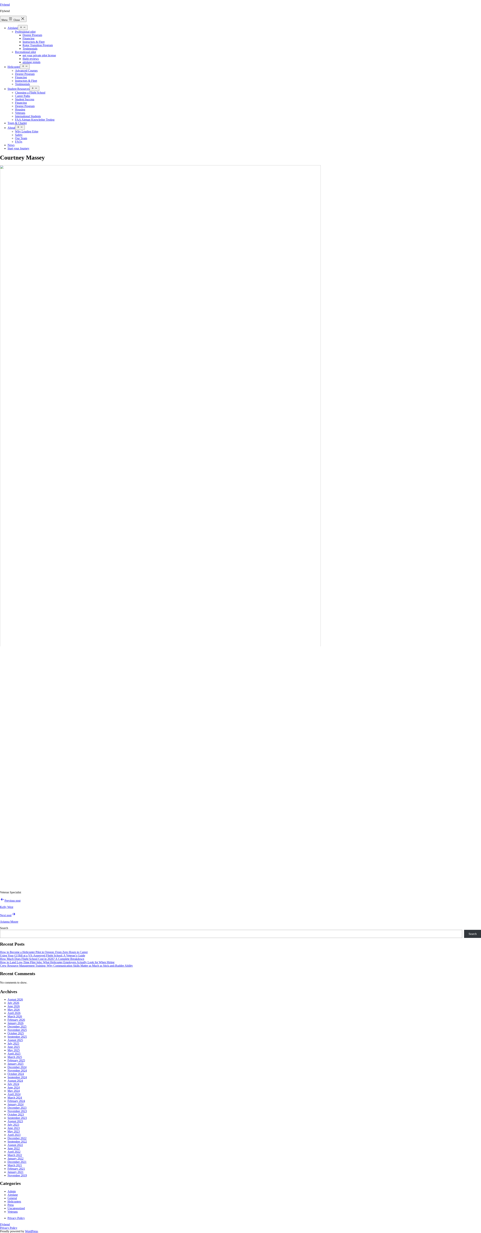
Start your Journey (18, 148)
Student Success (24, 99)
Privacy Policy (8, 1227)
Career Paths (22, 96)
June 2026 (14, 1006)
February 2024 (16, 1101)
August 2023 (15, 1121)
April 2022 (14, 1151)
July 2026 (13, 1002)
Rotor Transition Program (38, 45)
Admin (12, 1191)
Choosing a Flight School (30, 92)
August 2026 (15, 999)
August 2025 (15, 1040)
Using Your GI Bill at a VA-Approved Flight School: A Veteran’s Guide (42, 955)
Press (11, 1204)
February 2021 (16, 1168)
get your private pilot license (39, 55)
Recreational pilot (25, 52)
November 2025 (17, 1030)
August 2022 (15, 1145)
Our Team (21, 138)
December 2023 (17, 1107)
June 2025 (14, 1046)
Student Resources (18, 88)
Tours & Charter (17, 123)
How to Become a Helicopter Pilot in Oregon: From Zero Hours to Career (44, 952)
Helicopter (14, 66)
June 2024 (14, 1087)
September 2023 (17, 1117)
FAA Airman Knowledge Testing (34, 119)
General (12, 1198)
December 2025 (17, 1026)
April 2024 (14, 1094)
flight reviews (31, 58)
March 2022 (15, 1155)
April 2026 (14, 1013)
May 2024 (14, 1090)
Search (4, 928)
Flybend (5, 4)
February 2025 (16, 1060)
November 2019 (17, 1175)
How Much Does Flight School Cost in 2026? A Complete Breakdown (42, 958)
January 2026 (15, 1023)
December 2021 (17, 1161)
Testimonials (30, 48)
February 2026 (16, 1019)
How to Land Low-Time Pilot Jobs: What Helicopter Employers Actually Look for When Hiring (57, 962)
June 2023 (14, 1128)
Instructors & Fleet (34, 41)
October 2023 (16, 1114)
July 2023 (13, 1124)
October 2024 (16, 1073)
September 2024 (17, 1077)
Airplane (13, 28)
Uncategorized (16, 1208)
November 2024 (17, 1070)
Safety (19, 134)
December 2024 (17, 1067)
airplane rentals (31, 62)
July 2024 (13, 1084)
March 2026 (15, 1016)
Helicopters (14, 1201)
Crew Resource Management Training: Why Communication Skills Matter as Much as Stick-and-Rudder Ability (66, 965)
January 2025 (15, 1063)
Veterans (20, 112)
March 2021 (15, 1165)
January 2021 (15, 1172)
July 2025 (13, 1043)
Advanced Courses (26, 70)
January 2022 (15, 1158)
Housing (20, 109)
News (11, 145)
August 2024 (15, 1080)
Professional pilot (25, 31)
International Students (28, 116)
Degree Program (32, 35)
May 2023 (14, 1131)
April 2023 (14, 1134)
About (11, 127)
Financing (28, 38)
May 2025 (14, 1050)
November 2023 (17, 1111)
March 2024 (15, 1097)
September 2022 (17, 1141)
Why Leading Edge (26, 131)
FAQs (18, 141)
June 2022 (14, 1148)
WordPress (31, 1231)
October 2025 (16, 1033)
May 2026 (14, 1009)
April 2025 (14, 1053)
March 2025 (15, 1057)
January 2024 (15, 1104)
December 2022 (17, 1138)
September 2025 (17, 1036)
